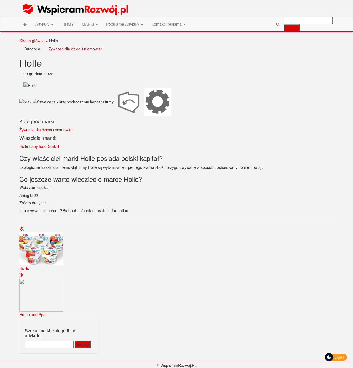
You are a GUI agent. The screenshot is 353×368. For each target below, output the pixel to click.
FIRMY (67, 24)
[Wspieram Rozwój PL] (25, 24)
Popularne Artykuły (123, 24)
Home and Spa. (33, 314)
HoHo (24, 268)
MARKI (88, 24)
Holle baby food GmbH (39, 146)
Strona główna (32, 40)
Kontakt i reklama (167, 24)
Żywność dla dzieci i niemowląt (75, 49)
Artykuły (42, 24)
